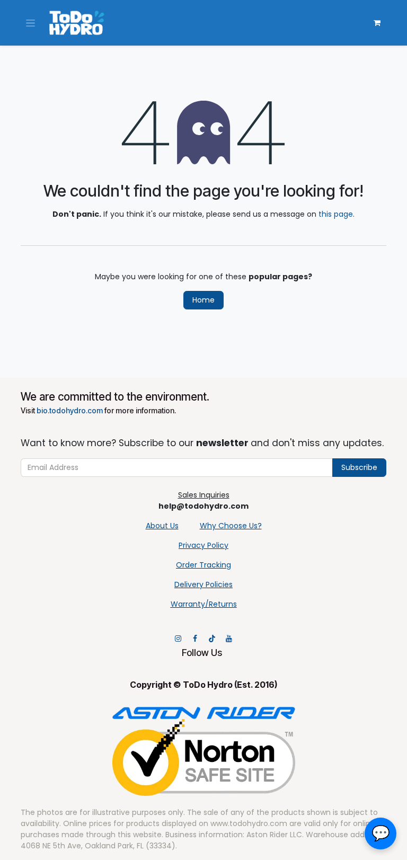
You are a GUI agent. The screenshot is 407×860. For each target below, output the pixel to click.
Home (203, 300)
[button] (380, 833)
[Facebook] (195, 638)
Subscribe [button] (359, 467)
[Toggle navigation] (30, 23)
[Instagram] (178, 638)
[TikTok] (212, 638)
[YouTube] (229, 638)
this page (335, 214)
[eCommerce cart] (376, 22)
